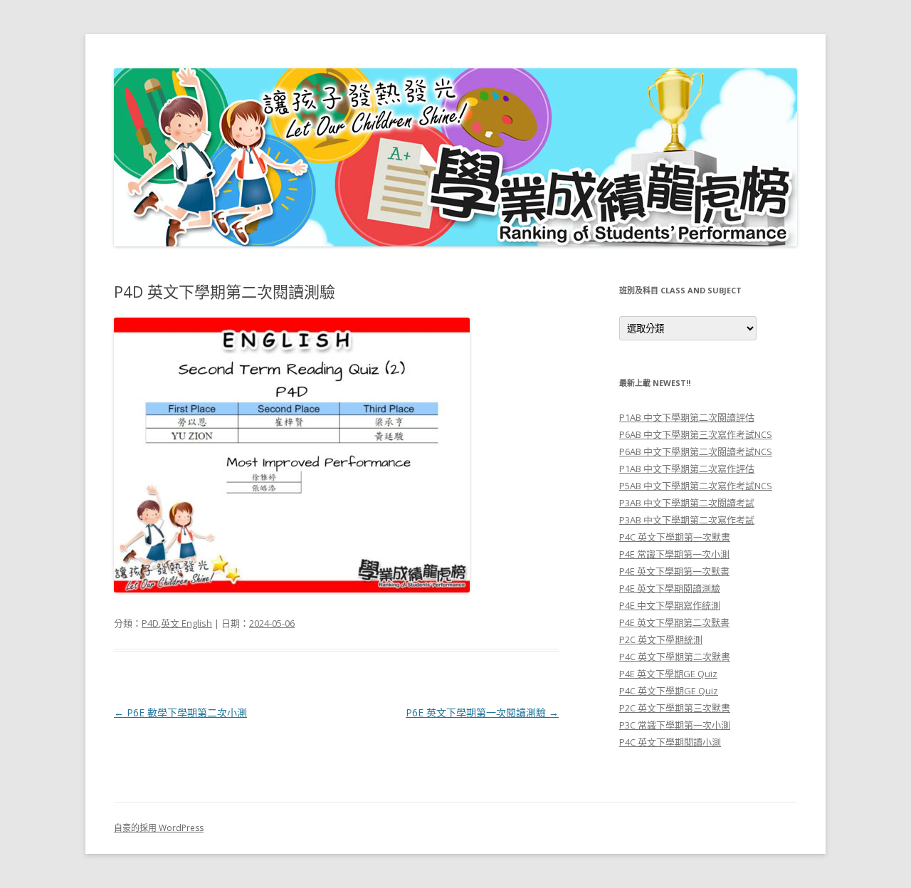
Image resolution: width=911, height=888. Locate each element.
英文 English (186, 623)
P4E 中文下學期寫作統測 (669, 605)
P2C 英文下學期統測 (660, 639)
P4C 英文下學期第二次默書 (674, 656)
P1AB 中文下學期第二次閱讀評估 (686, 417)
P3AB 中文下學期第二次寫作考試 (686, 519)
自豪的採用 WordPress (159, 828)
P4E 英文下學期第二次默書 (674, 622)
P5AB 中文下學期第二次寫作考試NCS (695, 485)
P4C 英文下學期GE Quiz (668, 690)
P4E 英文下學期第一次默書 (674, 571)
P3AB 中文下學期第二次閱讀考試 (686, 502)
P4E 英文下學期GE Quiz (668, 673)
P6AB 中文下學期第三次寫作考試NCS (695, 434)
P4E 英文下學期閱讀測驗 (669, 588)
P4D (150, 623)
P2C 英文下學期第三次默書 (674, 707)
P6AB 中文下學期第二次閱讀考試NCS (695, 451)
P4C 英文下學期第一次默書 (674, 537)
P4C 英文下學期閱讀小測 (670, 742)
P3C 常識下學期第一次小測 (674, 725)
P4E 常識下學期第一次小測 (674, 554)
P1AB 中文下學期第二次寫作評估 (686, 468)
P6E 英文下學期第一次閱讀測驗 (482, 712)
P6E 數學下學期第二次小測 (180, 712)
